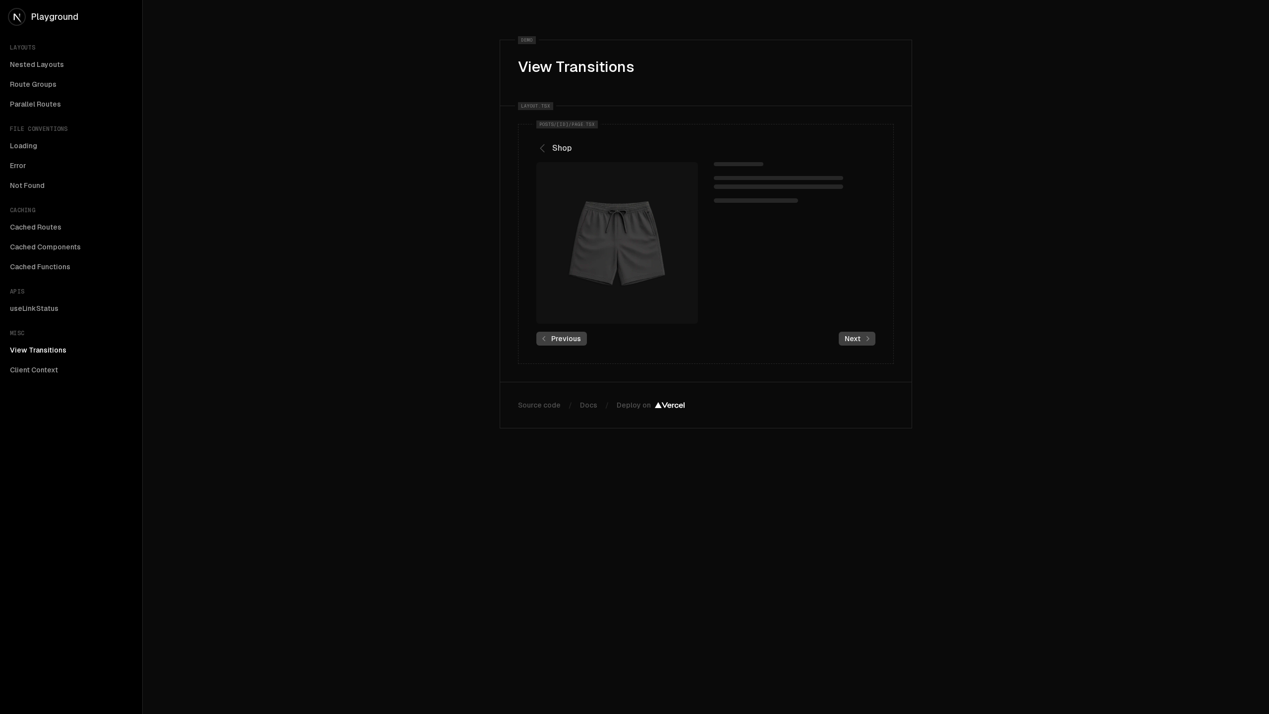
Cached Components (45, 246)
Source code (539, 405)
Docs (588, 405)
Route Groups (33, 84)
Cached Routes (35, 227)
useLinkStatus (34, 308)
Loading (23, 145)
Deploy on (634, 405)
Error (18, 165)
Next (853, 338)
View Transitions (38, 350)
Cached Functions (40, 266)
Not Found (27, 185)
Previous (566, 338)
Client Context (34, 369)
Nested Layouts (37, 64)
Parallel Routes (35, 104)
